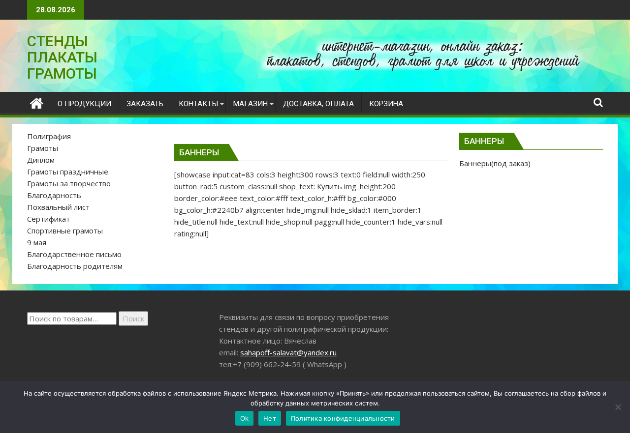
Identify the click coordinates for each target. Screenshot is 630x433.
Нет (269, 418)
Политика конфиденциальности (343, 418)
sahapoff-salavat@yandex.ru (288, 352)
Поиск (133, 318)
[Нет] (618, 407)
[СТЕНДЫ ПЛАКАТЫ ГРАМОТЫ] (37, 102)
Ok (244, 418)
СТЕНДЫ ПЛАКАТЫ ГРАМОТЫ (62, 57)
